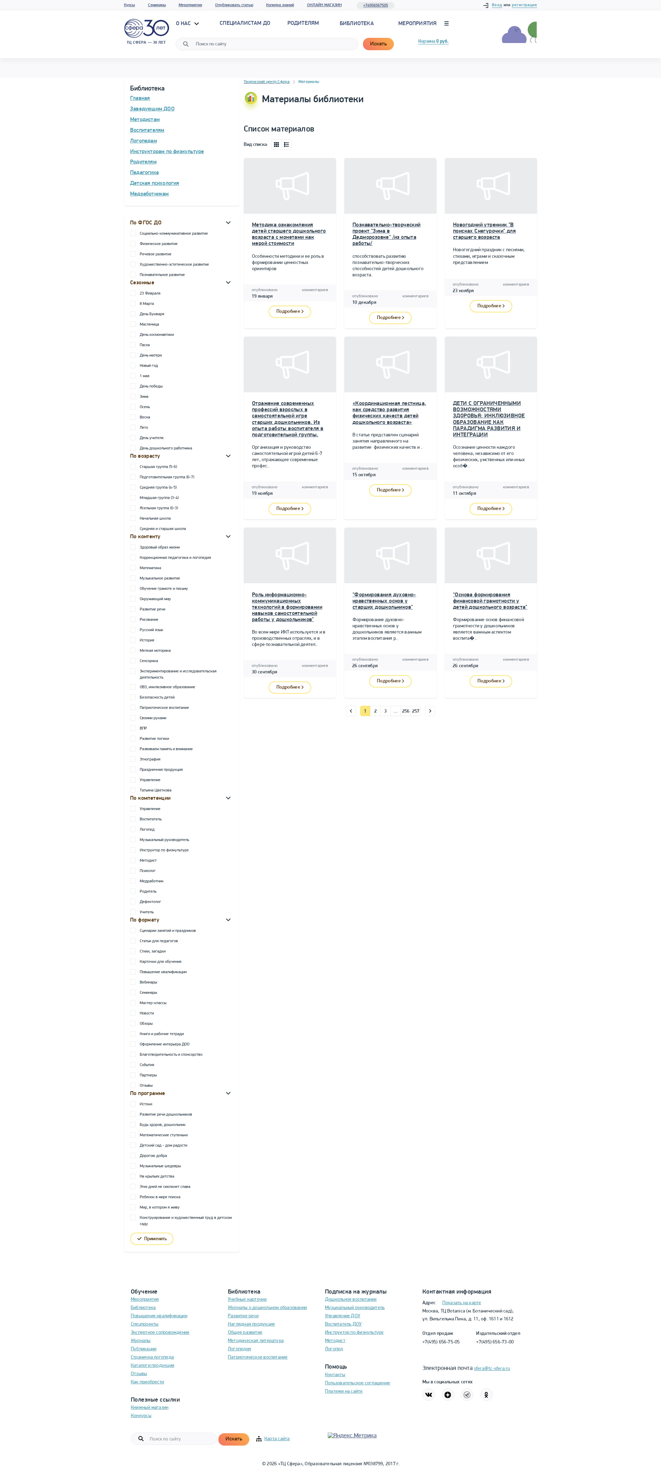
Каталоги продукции (152, 1365)
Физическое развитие (159, 244)
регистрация (524, 5)
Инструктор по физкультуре (164, 850)
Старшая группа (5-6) (158, 467)
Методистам (145, 120)
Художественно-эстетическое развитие (174, 265)
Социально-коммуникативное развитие (174, 234)
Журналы (141, 1340)
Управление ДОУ (342, 1316)
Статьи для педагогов (159, 941)
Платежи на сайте (344, 1391)
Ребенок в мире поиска (160, 1197)
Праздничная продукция (161, 770)
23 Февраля (150, 293)
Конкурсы (141, 1415)
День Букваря (152, 314)
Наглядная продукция (251, 1324)
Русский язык (151, 630)
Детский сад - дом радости (163, 1145)
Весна (145, 417)
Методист (148, 861)
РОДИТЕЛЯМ (303, 23)
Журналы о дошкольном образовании (267, 1307)
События (147, 1065)
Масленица (149, 324)
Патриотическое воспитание (164, 708)
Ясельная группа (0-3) (159, 508)
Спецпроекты (144, 1324)
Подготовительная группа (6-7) (167, 477)
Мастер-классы (153, 1003)
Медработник (152, 881)
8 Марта (147, 304)
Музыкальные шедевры (160, 1166)
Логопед (147, 830)
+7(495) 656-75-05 (441, 1342)
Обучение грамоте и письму (164, 589)
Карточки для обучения (160, 962)
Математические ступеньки (164, 1135)
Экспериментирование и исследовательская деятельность (178, 674)
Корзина (433, 41)
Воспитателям (147, 130)
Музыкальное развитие (160, 578)
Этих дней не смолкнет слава (165, 1187)
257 (416, 711)
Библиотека (357, 23)
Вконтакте (428, 1395)
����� (351, 711)
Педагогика (144, 172)
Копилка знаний (280, 5)
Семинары (157, 5)
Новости (147, 1013)
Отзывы (146, 1086)
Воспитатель (150, 819)
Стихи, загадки (153, 951)
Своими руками (153, 718)
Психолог (148, 871)
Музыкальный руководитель (164, 840)
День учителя (152, 438)
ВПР (143, 728)
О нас (184, 23)
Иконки (276, 144)
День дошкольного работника (166, 448)
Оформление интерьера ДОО (164, 1044)
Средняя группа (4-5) (158, 488)
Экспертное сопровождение (160, 1332)
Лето (144, 428)
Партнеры (148, 1075)
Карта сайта (277, 1439)
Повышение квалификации (163, 972)
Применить (155, 1239)
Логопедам (143, 141)
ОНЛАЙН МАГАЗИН (324, 5)
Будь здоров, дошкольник (163, 1125)
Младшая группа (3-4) (159, 498)
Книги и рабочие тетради (162, 1034)
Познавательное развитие (162, 275)
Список (287, 144)
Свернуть (228, 222)
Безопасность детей (157, 697)
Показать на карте (461, 1303)
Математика (150, 568)
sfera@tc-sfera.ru (492, 1368)
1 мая (144, 376)
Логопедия (239, 1349)
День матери (151, 355)
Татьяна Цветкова (155, 790)
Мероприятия (190, 5)
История (147, 640)
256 (406, 711)
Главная (140, 98)
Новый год (149, 366)
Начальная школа (155, 519)
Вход (497, 5)
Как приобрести (147, 1382)
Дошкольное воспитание (351, 1299)
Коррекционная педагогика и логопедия (175, 558)
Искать (378, 44)
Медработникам (149, 194)
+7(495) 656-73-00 (495, 1342)
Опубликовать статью (234, 5)
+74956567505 (375, 5)
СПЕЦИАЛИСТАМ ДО (245, 23)
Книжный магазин (149, 1407)
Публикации (143, 1349)
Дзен (448, 1395)
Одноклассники (486, 1395)
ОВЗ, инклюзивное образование (167, 687)
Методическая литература (256, 1340)
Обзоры (146, 1024)
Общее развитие (245, 1332)
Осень (145, 407)
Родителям (143, 162)
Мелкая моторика (155, 651)
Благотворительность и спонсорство (171, 1055)
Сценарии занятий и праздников (168, 931)
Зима (144, 397)
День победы (151, 386)
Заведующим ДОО (152, 109)
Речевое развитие (155, 254)
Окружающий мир (155, 599)
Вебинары (148, 982)
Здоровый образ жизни (160, 547)
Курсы (129, 5)
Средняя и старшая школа (163, 529)
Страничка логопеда (152, 1357)
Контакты (335, 1374)
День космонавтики (157, 335)
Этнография (150, 759)
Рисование (149, 620)
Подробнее (288, 311)
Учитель (147, 912)
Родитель (148, 892)
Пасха (145, 345)
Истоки (146, 1104)
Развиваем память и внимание (166, 749)
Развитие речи (152, 609)
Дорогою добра (153, 1156)
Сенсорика (149, 661)
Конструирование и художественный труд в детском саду (186, 1221)
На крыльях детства (157, 1176)
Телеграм (467, 1395)
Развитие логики (154, 739)
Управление (150, 780)
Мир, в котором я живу (160, 1207)
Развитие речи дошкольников (166, 1115)
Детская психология (154, 183)
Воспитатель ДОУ (343, 1324)
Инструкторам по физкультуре (167, 152)
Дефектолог (150, 902)
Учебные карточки (247, 1299)
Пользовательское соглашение (357, 1383)
